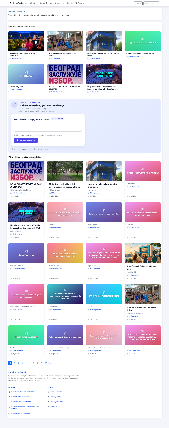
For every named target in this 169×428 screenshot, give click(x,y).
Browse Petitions (46, 3)
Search (81, 3)
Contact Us (59, 3)
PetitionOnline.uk (18, 3)
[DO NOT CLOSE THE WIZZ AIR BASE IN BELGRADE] (65, 79)
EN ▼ (35, 3)
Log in (138, 3)
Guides (11, 387)
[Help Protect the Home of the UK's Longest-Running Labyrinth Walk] (104, 79)
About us (69, 3)
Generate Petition (27, 140)
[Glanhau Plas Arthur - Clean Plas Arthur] (65, 46)
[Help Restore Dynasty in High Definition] (26, 46)
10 (46, 363)
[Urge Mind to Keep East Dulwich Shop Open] (104, 46)
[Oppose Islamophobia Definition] (143, 45)
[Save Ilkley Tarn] (26, 78)
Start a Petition (151, 3)
